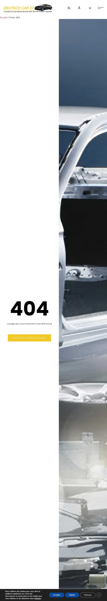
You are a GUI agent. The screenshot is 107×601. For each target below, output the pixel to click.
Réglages (88, 595)
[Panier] (90, 8)
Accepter (56, 595)
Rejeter (72, 595)
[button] (69, 8)
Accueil (3, 17)
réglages (37, 598)
